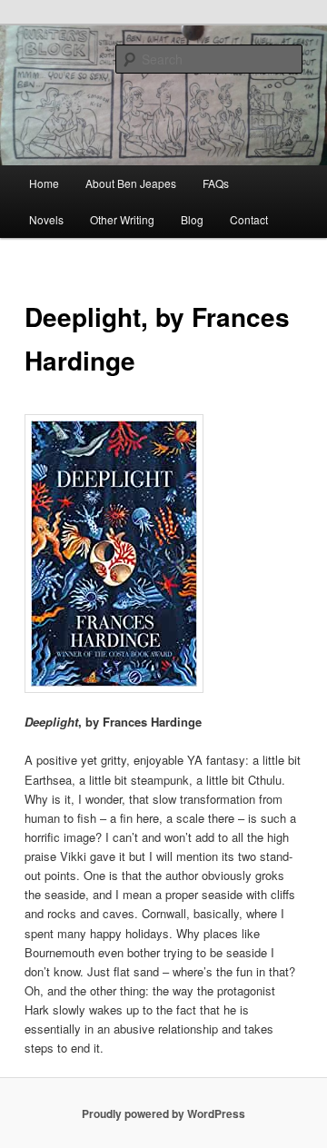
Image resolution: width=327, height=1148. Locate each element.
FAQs (216, 183)
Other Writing (122, 219)
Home (44, 183)
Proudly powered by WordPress (163, 1113)
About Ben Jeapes (130, 183)
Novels (46, 219)
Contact (249, 219)
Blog (192, 219)
